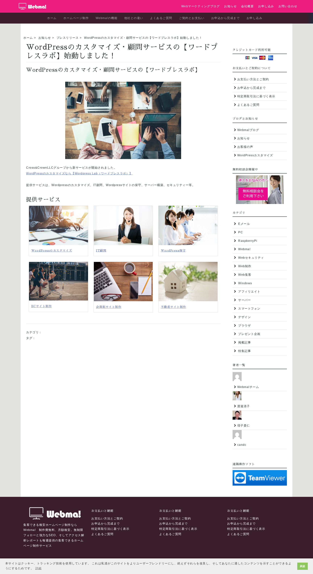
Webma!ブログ (248, 130)
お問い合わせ (287, 6)
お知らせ (230, 6)
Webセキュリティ (250, 257)
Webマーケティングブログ (200, 6)
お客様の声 (245, 146)
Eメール (243, 223)
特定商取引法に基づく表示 (256, 96)
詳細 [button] (38, 568)
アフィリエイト (248, 291)
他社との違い (133, 18)
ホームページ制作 (76, 18)
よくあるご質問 (161, 18)
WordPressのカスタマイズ (51, 250)
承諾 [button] (302, 566)
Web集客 (244, 274)
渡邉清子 (243, 406)
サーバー (244, 300)
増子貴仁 (243, 425)
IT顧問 (101, 250)
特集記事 (244, 350)
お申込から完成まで (225, 18)
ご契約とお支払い (191, 18)
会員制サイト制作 (108, 307)
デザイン (244, 317)
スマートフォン (248, 308)
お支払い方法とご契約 (253, 79)
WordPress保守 (173, 250)
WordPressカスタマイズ (255, 155)
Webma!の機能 (107, 18)
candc (242, 444)
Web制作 (244, 266)
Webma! (244, 249)
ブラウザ (244, 325)
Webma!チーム (248, 387)
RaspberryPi (247, 240)
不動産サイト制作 (173, 307)
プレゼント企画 (248, 333)
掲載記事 (244, 342)
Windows (244, 283)
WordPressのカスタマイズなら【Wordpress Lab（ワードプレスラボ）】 (79, 173)
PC (240, 232)
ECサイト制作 (41, 306)
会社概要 (247, 6)
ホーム (52, 18)
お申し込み (266, 6)
